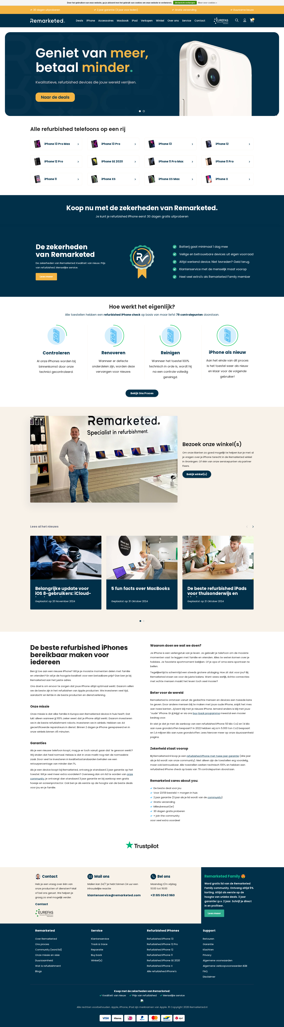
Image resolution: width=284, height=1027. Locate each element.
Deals (79, 20)
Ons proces (42, 944)
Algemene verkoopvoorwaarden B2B (225, 966)
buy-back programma (206, 713)
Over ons (173, 20)
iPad (135, 20)
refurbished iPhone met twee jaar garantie (213, 756)
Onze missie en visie (47, 955)
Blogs (38, 971)
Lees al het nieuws (44, 526)
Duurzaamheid (44, 960)
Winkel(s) (96, 960)
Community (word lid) (48, 949)
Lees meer (46, 276)
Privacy (207, 955)
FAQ (205, 971)
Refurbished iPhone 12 (160, 949)
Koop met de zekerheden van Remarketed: (142, 991)
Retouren (208, 938)
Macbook (123, 20)
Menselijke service (173, 995)
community (215, 797)
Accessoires (106, 20)
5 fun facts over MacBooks (140, 588)
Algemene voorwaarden (217, 960)
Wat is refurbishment (48, 966)
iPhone (90, 20)
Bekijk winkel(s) (197, 474)
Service (186, 20)
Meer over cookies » (207, 3)
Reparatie (97, 949)
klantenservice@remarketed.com (114, 895)
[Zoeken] (236, 20)
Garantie (208, 944)
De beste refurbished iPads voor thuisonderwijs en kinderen (217, 591)
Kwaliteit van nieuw (114, 995)
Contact (199, 20)
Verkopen (147, 20)
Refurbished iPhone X (160, 966)
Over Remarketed (46, 938)
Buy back (96, 955)
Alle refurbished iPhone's (162, 971)
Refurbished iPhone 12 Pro (162, 944)
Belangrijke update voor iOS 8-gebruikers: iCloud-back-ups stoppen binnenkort (63, 591)
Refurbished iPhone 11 (160, 955)
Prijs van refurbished (144, 995)
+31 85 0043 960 (163, 895)
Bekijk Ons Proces (142, 393)
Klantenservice (100, 938)
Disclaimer (209, 976)
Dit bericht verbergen (185, 3)
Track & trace (99, 944)
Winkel (160, 20)
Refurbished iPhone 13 (160, 938)
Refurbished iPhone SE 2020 (163, 960)
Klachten (208, 949)
